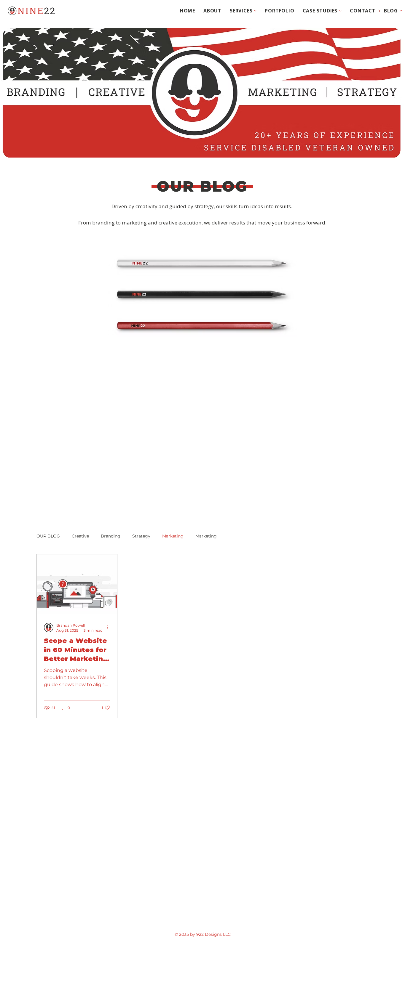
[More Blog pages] (401, 10)
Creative (80, 536)
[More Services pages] (255, 10)
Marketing (173, 536)
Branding (110, 536)
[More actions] (109, 627)
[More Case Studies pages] (340, 10)
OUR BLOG (48, 536)
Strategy (141, 536)
